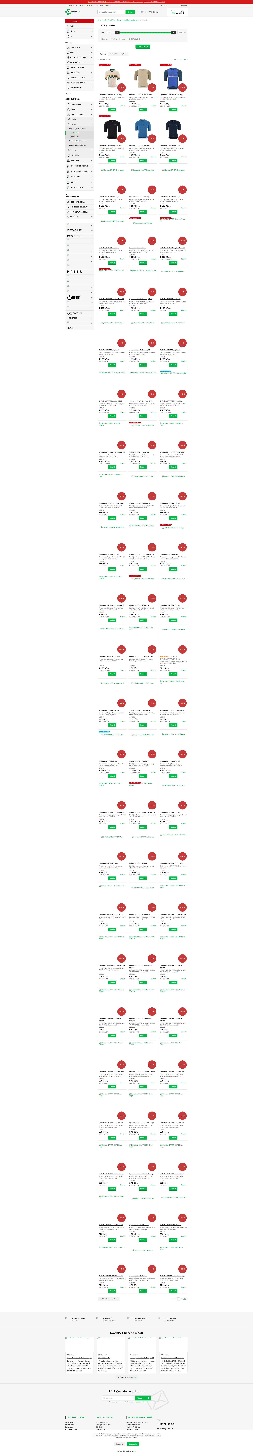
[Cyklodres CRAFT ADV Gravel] (142, 487)
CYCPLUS (79, 313)
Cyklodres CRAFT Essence (138, 1276)
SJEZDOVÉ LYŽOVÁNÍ (78, 83)
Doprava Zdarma (132, 1429)
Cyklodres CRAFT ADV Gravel (139, 503)
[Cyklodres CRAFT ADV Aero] (112, 847)
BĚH (71, 52)
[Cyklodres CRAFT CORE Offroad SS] (142, 538)
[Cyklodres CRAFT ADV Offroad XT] (173, 847)
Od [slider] (117, 32)
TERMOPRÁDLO (76, 105)
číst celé (79, 1371)
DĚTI (72, 37)
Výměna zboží (70, 1422)
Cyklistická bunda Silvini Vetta (172, 1358)
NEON (79, 297)
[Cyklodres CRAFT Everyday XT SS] (142, 282)
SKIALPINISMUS (76, 88)
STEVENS (79, 282)
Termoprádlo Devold (103, 1425)
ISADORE (79, 251)
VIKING (79, 261)
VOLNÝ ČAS (75, 73)
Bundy (74, 119)
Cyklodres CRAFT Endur (137, 248)
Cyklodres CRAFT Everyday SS (170, 299)
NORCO (79, 277)
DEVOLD (79, 230)
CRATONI (70, 328)
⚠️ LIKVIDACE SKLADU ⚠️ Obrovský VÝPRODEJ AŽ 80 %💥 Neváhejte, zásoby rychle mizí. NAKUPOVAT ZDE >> (126, 2)
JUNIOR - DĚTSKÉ (77, 188)
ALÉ (79, 246)
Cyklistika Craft (101, 1429)
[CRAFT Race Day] (111, 1344)
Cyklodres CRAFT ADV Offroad (170, 1225)
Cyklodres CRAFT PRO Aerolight (171, 401)
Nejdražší (123, 54)
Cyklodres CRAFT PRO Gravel (170, 761)
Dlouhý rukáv (75, 137)
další (184, 59)
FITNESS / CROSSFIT (77, 62)
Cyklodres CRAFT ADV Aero (108, 863)
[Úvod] (80, 12)
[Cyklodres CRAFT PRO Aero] (142, 745)
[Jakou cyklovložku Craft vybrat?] (142, 1344)
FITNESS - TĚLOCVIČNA (80, 171)
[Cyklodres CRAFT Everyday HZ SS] (112, 384)
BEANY (79, 292)
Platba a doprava (71, 1429)
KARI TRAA (79, 235)
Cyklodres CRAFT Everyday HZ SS (110, 401)
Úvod (99, 20)
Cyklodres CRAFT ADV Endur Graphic (112, 452)
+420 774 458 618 (152, 12)
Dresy (74, 124)
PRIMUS (79, 318)
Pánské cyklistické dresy (77, 129)
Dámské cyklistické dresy (77, 141)
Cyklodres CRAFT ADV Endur (139, 452)
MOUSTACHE (79, 287)
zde (135, 1451)
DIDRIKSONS (79, 225)
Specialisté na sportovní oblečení (137, 1422)
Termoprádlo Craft (102, 1422)
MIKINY (73, 109)
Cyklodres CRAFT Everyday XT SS (140, 299)
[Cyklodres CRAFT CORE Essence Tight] (173, 898)
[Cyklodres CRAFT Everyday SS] (173, 282)
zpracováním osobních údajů (123, 1402)
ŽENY (73, 31)
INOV (79, 256)
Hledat (130, 12)
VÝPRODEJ (74, 21)
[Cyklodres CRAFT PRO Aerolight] (173, 384)
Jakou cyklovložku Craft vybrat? (142, 1358)
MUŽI (71, 26)
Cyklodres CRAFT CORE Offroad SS (141, 554)
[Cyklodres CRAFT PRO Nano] (173, 538)
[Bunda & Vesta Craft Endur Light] (79, 1344)
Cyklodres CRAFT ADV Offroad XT (172, 863)
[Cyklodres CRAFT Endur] (142, 231)
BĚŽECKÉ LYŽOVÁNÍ (78, 78)
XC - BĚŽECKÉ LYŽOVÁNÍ (80, 166)
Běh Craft (99, 1427)
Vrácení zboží (69, 1425)
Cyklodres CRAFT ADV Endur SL (110, 656)
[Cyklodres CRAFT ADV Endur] (142, 436)
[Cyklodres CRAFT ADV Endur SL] (112, 640)
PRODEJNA (99, 6)
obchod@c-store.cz (166, 1429)
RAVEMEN (79, 307)
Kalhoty (73, 150)
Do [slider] (173, 32)
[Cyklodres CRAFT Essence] (142, 1259)
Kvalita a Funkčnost (133, 1427)
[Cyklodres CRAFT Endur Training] (112, 78)
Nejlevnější (113, 54)
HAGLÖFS (79, 241)
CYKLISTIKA (75, 48)
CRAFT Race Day (104, 1358)
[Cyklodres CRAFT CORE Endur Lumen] (112, 1055)
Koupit (112, 109)
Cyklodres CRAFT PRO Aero (139, 761)
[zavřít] (250, 2)
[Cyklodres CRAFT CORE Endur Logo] (173, 436)
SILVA (79, 302)
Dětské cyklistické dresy (77, 145)
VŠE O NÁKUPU (70, 6)
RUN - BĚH (75, 161)
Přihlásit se (141, 1398)
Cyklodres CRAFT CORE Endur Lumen (112, 1072)
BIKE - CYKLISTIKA (77, 114)
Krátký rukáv (75, 133)
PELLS (79, 271)
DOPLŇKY (75, 155)
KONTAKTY (90, 6)
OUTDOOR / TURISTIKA (78, 58)
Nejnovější (103, 54)
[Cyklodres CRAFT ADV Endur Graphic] (112, 436)
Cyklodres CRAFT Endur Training (110, 95)
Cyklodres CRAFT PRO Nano (169, 554)
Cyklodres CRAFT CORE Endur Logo (172, 452)
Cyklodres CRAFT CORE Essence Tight (173, 914)
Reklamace (69, 1427)
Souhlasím (133, 1444)
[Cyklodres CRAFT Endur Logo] (142, 129)
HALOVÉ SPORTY (77, 67)
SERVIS (107, 6)
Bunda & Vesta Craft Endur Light (79, 1358)
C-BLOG (81, 6)
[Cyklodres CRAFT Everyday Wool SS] (173, 231)
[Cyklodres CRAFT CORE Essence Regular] (142, 949)
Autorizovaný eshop (133, 1425)
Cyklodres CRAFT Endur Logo (139, 146)
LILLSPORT (79, 266)
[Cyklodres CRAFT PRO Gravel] (173, 745)
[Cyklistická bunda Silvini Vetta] (173, 1344)
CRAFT (79, 323)
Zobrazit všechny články (125, 1377)
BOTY (73, 182)
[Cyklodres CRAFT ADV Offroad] (173, 1208)
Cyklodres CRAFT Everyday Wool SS (172, 248)
